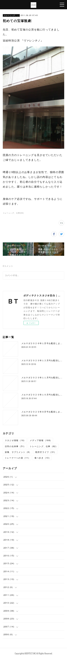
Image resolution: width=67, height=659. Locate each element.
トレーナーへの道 (17, 457)
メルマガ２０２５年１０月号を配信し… (42, 394)
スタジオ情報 (15, 440)
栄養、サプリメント (17, 452)
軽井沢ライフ (45, 452)
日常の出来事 (15, 446)
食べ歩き (42, 457)
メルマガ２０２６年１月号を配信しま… (42, 343)
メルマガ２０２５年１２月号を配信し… (42, 360)
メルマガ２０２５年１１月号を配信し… (42, 377)
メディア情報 (40, 440)
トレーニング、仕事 (11, 15)
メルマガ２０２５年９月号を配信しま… (42, 411)
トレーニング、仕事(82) (13, 213)
